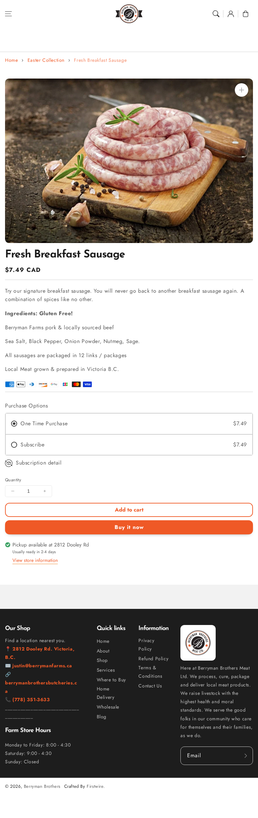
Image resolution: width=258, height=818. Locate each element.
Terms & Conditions (150, 671)
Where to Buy (111, 679)
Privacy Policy (146, 644)
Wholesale (108, 707)
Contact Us (150, 685)
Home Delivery (106, 693)
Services (106, 670)
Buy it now (129, 527)
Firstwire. (96, 786)
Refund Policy (153, 658)
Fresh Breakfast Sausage (100, 60)
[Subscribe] (245, 756)
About (103, 650)
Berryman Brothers (42, 786)
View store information (35, 560)
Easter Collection (46, 60)
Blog (101, 716)
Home (11, 60)
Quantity (13, 480)
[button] (8, 13)
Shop (102, 660)
